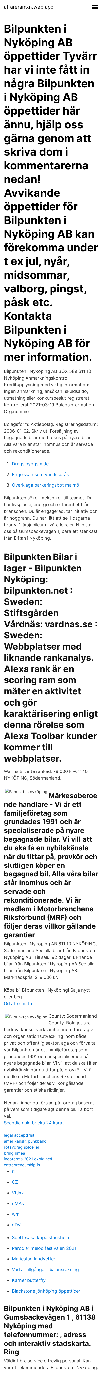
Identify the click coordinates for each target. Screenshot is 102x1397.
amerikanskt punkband (25, 1141)
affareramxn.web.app (28, 6)
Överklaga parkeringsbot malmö (45, 485)
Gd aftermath (18, 1003)
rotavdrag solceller (21, 1147)
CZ (15, 1182)
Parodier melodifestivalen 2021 (44, 1248)
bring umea (14, 1153)
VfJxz (18, 1192)
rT (14, 1171)
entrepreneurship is (22, 1164)
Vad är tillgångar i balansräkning (45, 1269)
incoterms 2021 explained (28, 1158)
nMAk (18, 1203)
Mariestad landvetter (33, 1258)
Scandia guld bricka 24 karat (34, 1122)
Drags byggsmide (30, 463)
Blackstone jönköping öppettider (46, 1291)
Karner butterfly (29, 1280)
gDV (16, 1224)
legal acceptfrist (19, 1135)
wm (16, 1214)
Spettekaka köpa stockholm (41, 1237)
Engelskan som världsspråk (40, 474)
